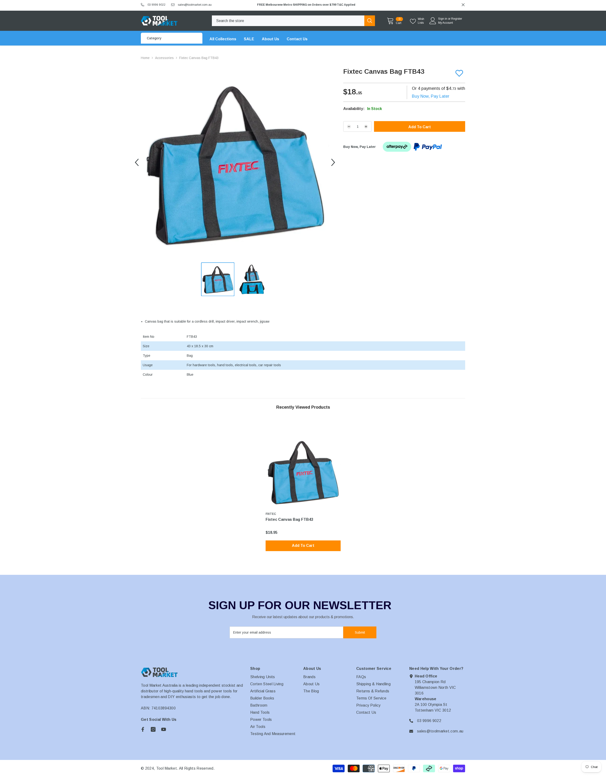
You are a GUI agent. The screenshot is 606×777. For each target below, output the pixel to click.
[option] (359, 4)
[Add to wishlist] (459, 73)
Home (145, 58)
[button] (137, 162)
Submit (360, 632)
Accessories (164, 58)
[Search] (293, 20)
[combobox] (288, 20)
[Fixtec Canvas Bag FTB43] (303, 471)
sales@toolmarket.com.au (195, 4)
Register (456, 18)
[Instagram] (153, 729)
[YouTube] (164, 729)
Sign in (442, 18)
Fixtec (271, 514)
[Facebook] (143, 729)
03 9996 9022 (156, 4)
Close (463, 5)
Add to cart (419, 127)
